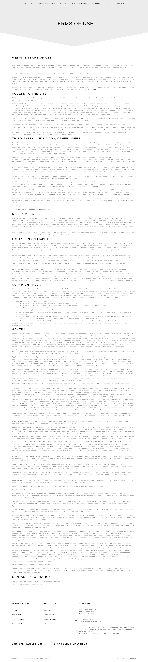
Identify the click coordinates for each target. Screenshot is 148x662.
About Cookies (18, 623)
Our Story (48, 610)
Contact (120, 3)
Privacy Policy (18, 619)
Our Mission (49, 615)
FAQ (45, 623)
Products (110, 3)
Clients (72, 3)
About (32, 3)
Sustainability (98, 3)
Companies (62, 3)
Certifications (84, 3)
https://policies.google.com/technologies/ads (113, 194)
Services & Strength (46, 3)
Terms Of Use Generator (87, 89)
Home (25, 3)
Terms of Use (17, 615)
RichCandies (130, 658)
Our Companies (50, 619)
